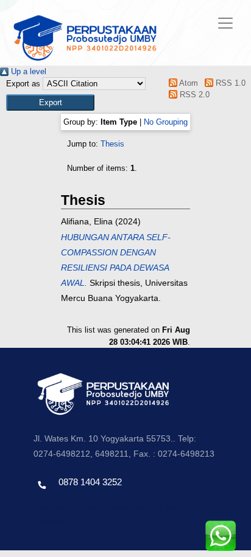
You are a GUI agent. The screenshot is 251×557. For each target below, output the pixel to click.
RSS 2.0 (193, 94)
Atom (187, 83)
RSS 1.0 (229, 83)
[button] (50, 102)
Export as (23, 83)
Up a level (27, 71)
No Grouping (166, 121)
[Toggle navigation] (225, 23)
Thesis (112, 143)
